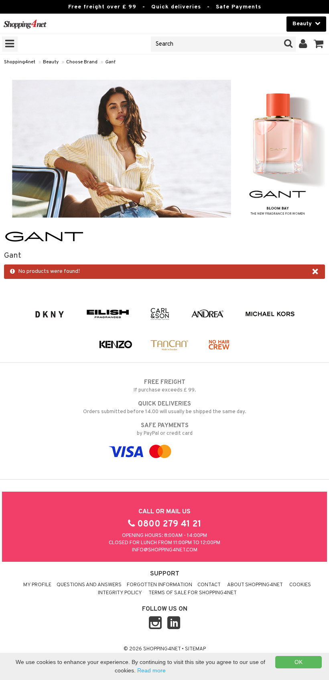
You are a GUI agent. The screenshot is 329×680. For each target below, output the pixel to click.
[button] (319, 44)
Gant (110, 62)
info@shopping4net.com (164, 550)
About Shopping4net (255, 585)
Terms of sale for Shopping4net (192, 593)
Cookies (300, 585)
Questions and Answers (89, 585)
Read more (151, 670)
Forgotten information (159, 585)
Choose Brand (81, 62)
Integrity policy (120, 593)
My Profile (37, 585)
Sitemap (195, 649)
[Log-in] (303, 44)
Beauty (51, 62)
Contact (209, 585)
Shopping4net (19, 62)
